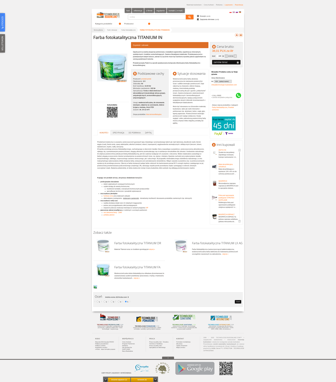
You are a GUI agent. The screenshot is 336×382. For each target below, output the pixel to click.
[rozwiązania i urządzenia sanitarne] (184, 320)
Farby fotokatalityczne (128, 30)
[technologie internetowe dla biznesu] (221, 320)
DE (240, 12)
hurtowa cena (108, 196)
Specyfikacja (118, 132)
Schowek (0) (142, 380)
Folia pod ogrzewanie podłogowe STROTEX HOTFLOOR (226, 197)
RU (237, 12)
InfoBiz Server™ (216, 348)
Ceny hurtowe (209, 5)
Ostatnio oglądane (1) (119, 380)
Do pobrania (135, 132)
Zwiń (155, 379)
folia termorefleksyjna (153, 114)
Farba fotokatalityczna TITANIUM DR (137, 243)
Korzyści (104, 132)
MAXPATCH (223, 181)
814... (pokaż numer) (222, 81)
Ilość (213, 56)
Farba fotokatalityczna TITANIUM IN (155, 30)
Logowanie (229, 5)
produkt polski (146, 79)
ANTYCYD (222, 150)
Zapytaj (148, 132)
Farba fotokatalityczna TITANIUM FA (137, 267)
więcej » (152, 249)
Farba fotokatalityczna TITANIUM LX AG (217, 243)
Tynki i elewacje (112, 30)
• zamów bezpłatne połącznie (221, 96)
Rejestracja (239, 5)
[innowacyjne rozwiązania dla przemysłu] (110, 320)
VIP (147, 208)
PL (230, 12)
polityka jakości (109, 215)
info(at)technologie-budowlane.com (224, 85)
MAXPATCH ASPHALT (226, 214)
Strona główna (98, 30)
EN (234, 12)
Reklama (219, 5)
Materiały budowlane (194, 5)
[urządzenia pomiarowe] (147, 321)
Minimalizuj (105, 380)
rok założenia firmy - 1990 (113, 212)
